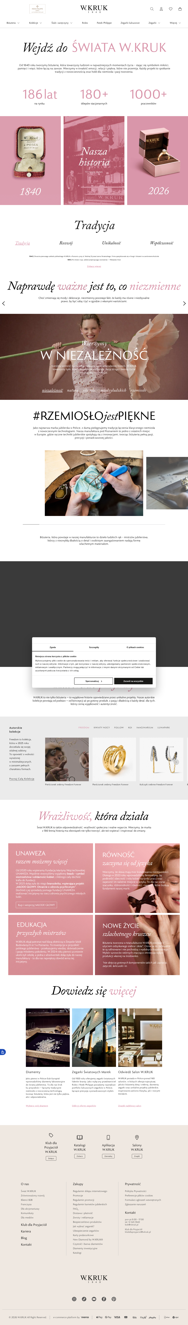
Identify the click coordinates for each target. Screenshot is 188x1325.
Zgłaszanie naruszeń (135, 1204)
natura (72, 390)
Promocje (78, 1195)
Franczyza (26, 1204)
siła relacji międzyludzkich (104, 390)
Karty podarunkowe (83, 1235)
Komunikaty (27, 1213)
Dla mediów (27, 1217)
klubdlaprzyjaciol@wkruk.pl (138, 1232)
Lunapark (164, 727)
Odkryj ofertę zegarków (84, 1105)
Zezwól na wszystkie (133, 681)
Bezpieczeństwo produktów (87, 1221)
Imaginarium (145, 727)
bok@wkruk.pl (131, 1224)
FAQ (75, 1208)
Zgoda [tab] (53, 647)
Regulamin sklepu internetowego (90, 1191)
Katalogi (77, 1252)
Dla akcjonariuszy (30, 1208)
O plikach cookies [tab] (135, 647)
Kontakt (26, 1244)
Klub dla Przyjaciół (34, 1225)
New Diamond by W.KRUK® (88, 1239)
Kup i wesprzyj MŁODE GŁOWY (36, 905)
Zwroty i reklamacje (83, 1217)
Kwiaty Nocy (102, 727)
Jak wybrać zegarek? (83, 1226)
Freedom (83, 727)
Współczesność (161, 243)
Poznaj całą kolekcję (21, 778)
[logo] (94, 9)
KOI (130, 727)
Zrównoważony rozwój (32, 1195)
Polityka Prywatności (135, 1191)
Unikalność (111, 243)
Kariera (26, 1231)
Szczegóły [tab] (94, 647)
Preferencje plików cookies (139, 1195)
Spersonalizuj (92, 681)
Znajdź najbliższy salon (129, 1105)
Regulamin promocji (83, 1199)
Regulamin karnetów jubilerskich (90, 1204)
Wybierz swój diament (37, 1105)
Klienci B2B (26, 1199)
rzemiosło (138, 390)
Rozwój (66, 243)
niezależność (52, 390)
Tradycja (22, 243)
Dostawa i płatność (83, 1213)
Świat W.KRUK (28, 1191)
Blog (24, 1238)
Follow (119, 727)
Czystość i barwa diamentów (88, 1243)
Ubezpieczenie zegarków (86, 1230)
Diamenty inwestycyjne (85, 1248)
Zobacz (94, 266)
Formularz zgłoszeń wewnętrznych (143, 1199)
